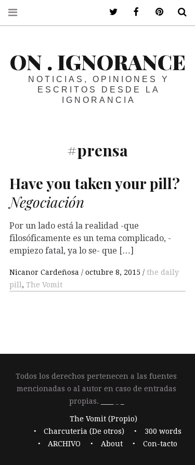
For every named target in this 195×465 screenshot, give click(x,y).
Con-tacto (160, 444)
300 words (163, 432)
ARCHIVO (64, 444)
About (112, 444)
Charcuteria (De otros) (84, 432)
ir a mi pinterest (155, 12)
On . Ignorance (98, 61)
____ (107, 401)
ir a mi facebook (132, 12)
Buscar (178, 12)
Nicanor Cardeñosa (45, 272)
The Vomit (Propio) (103, 419)
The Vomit (44, 285)
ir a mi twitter (109, 12)
